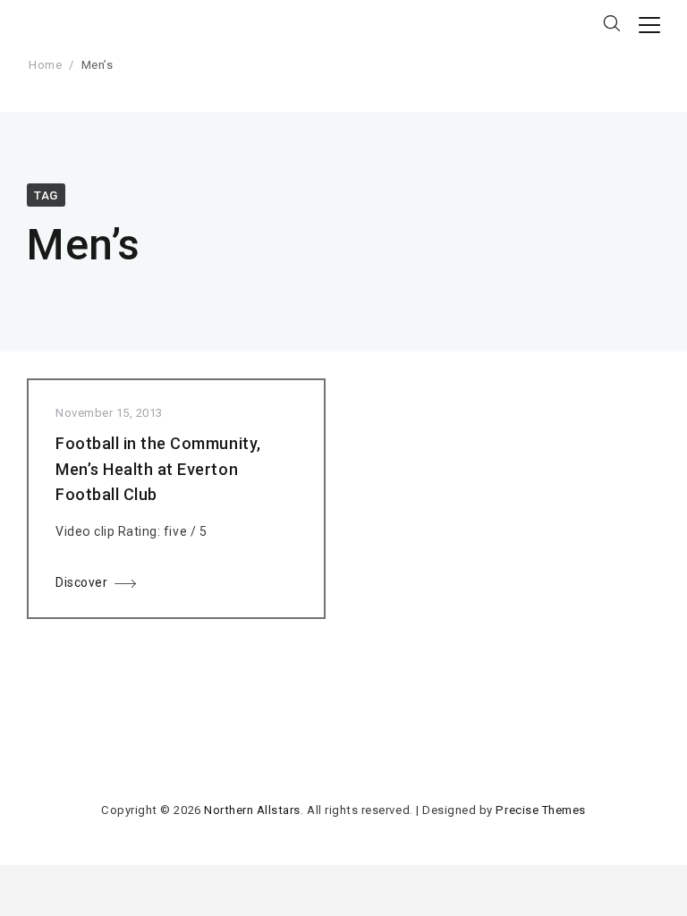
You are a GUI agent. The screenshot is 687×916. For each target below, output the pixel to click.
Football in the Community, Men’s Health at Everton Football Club (158, 469)
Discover (81, 582)
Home (45, 65)
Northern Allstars (252, 810)
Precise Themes (540, 810)
